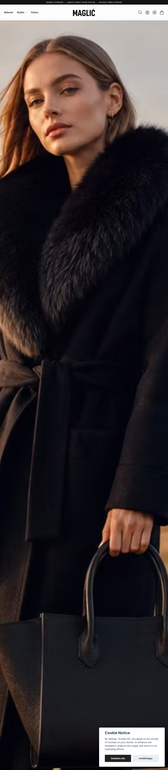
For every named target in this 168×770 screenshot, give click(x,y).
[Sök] (140, 12)
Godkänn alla (118, 758)
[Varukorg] (161, 12)
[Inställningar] (154, 12)
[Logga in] (147, 12)
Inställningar (146, 758)
